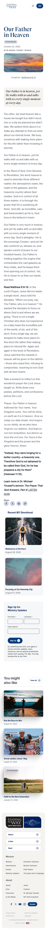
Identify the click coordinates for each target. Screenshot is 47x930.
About (8, 885)
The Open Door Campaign (34, 873)
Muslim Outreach (30, 865)
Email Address (13, 627)
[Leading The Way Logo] (11, 6)
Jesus (26, 885)
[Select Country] (29, 923)
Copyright (27, 916)
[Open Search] (33, 6)
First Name (12, 617)
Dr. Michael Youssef (31, 893)
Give (7, 889)
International (11, 865)
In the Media (11, 897)
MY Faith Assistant (31, 897)
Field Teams (28, 869)
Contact (27, 889)
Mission (9, 861)
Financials (10, 893)
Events (8, 869)
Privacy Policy (10, 913)
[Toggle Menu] (39, 6)
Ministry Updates (12, 873)
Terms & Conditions (30, 913)
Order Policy (10, 916)
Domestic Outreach (31, 861)
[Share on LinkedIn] (18, 503)
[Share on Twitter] (12, 503)
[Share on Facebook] (6, 503)
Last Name (28, 617)
